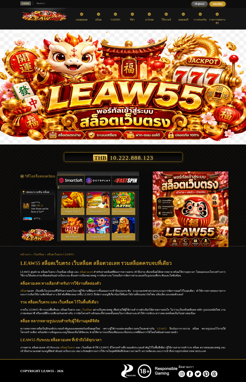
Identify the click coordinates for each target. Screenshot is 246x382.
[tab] (70, 180)
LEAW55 (162, 328)
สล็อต (23, 291)
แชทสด (25, 3)
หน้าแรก (25, 254)
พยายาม (72, 195)
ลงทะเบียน (217, 4)
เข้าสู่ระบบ (199, 4)
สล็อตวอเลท (86, 272)
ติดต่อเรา (41, 3)
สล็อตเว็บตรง (67, 347)
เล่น (72, 203)
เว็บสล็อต (38, 254)
